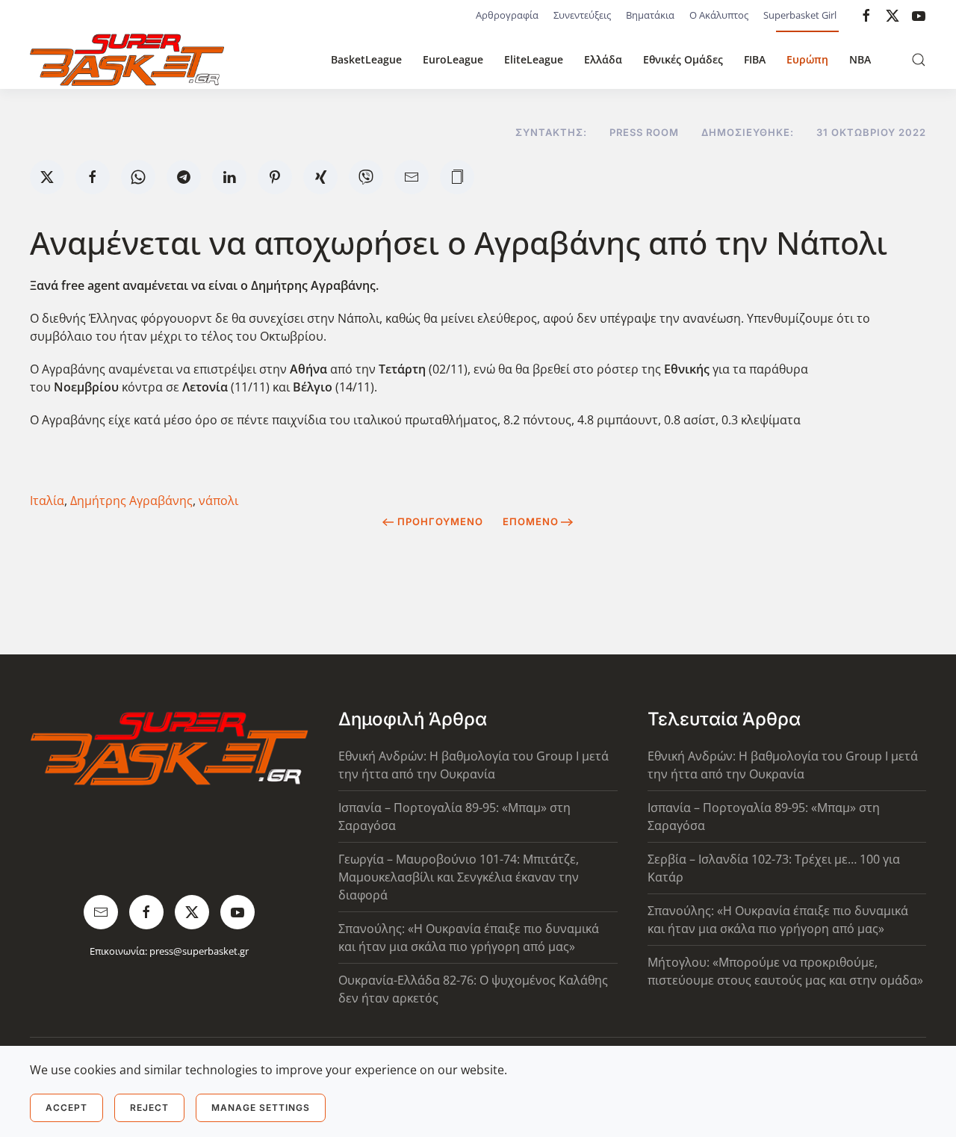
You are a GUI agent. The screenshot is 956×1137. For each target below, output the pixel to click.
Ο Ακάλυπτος (718, 15)
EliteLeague (533, 59)
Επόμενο (531, 521)
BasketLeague (366, 59)
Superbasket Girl (799, 15)
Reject (149, 1107)
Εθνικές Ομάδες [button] (683, 59)
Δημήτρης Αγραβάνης (131, 500)
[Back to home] (127, 60)
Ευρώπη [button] (807, 59)
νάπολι (218, 500)
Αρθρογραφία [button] (507, 15)
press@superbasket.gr (199, 951)
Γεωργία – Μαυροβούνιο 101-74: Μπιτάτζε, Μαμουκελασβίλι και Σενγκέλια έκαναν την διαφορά (458, 877)
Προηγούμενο (440, 521)
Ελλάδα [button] (603, 59)
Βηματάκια (650, 15)
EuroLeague (453, 59)
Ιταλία (47, 500)
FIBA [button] (755, 59)
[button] (918, 60)
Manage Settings (260, 1107)
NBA (860, 59)
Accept (66, 1107)
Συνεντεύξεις (582, 15)
